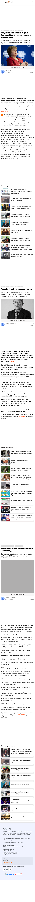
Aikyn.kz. (21, 621)
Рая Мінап (8, 70)
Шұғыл (21, 30)
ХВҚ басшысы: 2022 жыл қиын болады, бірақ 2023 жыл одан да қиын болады (16, 35)
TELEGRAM (21, 416)
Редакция (5, 848)
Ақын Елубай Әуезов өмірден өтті (16, 289)
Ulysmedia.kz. (5, 111)
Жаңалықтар (4, 30)
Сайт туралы (6, 846)
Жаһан (16, 30)
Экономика (11, 30)
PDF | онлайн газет (8, 849)
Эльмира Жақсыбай (10, 323)
